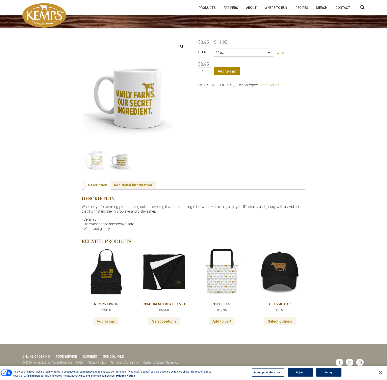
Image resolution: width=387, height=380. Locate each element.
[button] (181, 46)
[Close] (380, 372)
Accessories (269, 85)
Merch (321, 8)
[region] (193, 373)
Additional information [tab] (133, 185)
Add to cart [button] (106, 321)
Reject (300, 372)
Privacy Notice (96, 362)
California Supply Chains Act (161, 362)
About (251, 8)
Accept (329, 372)
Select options (164, 321)
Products (207, 8)
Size (202, 52)
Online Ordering (36, 356)
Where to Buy (276, 8)
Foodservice (66, 356)
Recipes (301, 8)
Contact (342, 8)
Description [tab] (97, 185)
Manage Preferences (268, 372)
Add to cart (227, 71)
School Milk (113, 356)
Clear (280, 53)
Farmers (231, 8)
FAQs (79, 362)
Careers (90, 356)
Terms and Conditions (124, 362)
